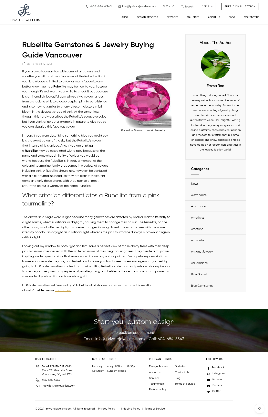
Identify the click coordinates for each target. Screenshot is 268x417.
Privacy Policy (106, 408)
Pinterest (217, 385)
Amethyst (197, 217)
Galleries (180, 366)
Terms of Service (185, 383)
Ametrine (197, 229)
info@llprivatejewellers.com (119, 339)
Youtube (216, 379)
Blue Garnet (199, 274)
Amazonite (198, 206)
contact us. (63, 290)
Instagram (218, 373)
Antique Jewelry (202, 251)
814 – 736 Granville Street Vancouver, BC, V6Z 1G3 (57, 372)
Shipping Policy (130, 408)
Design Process (158, 366)
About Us (154, 372)
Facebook (217, 367)
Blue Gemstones (202, 285)
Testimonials (156, 383)
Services (154, 378)
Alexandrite (199, 195)
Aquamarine (199, 263)
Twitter (215, 391)
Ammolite (197, 240)
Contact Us (182, 372)
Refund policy (157, 389)
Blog (177, 378)
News (195, 183)
